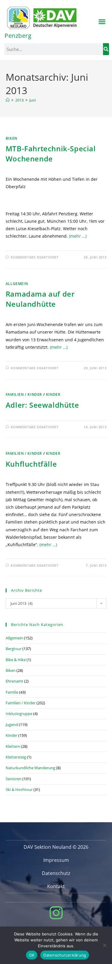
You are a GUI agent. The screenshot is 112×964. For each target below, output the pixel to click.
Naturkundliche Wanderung (30, 767)
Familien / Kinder (24, 394)
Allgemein (17, 283)
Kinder (53, 394)
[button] (102, 21)
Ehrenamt (14, 681)
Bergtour (14, 648)
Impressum (56, 860)
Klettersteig (16, 757)
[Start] (8, 100)
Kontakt (56, 886)
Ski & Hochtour (19, 789)
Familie (12, 692)
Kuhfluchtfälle (31, 464)
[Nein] (105, 945)
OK (32, 955)
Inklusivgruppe (19, 713)
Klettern (13, 746)
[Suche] (106, 49)
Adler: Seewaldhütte (42, 405)
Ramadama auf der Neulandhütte (40, 299)
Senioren (14, 778)
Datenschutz (56, 873)
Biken (11, 138)
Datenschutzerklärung (64, 955)
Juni (32, 100)
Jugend (12, 724)
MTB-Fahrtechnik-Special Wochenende (51, 153)
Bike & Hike (16, 659)
